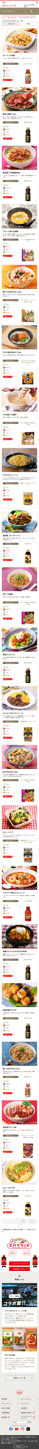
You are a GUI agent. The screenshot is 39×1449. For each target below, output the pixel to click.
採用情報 (4, 1417)
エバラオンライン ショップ (26, 1417)
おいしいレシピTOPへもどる (29, 5)
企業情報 (24, 1408)
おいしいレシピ (26, 1399)
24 (35, 1221)
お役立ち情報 (5, 1408)
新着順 (28, 24)
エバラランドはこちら (19, 1264)
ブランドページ (6, 1404)
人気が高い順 (10, 24)
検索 (29, 1422)
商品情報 (4, 1399)
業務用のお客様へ (26, 1413)
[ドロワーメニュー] (37, 2)
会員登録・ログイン (19, 1269)
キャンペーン (25, 1404)
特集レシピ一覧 (19, 1378)
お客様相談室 (5, 1413)
